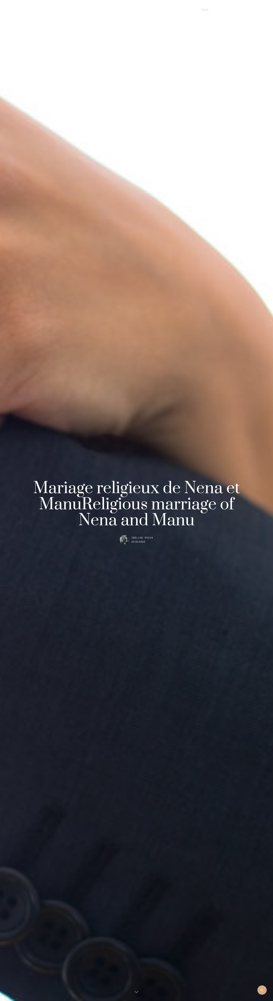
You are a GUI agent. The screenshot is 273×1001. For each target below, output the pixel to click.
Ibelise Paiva (142, 538)
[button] (265, 9)
